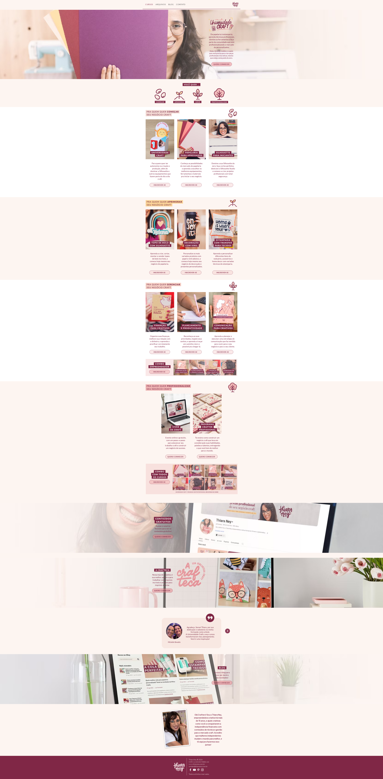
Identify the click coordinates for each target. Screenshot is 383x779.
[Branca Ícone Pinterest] (198, 770)
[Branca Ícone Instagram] (202, 770)
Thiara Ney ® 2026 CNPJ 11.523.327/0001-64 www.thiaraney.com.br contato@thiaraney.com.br (199, 763)
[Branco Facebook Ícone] (190, 770)
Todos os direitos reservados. (199, 774)
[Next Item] (227, 631)
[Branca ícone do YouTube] (194, 770)
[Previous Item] (155, 631)
